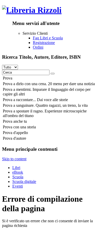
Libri (16, 167)
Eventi (17, 186)
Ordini (38, 47)
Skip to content (14, 159)
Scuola (17, 177)
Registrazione (44, 42)
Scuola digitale (24, 181)
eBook (17, 172)
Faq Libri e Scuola (48, 38)
